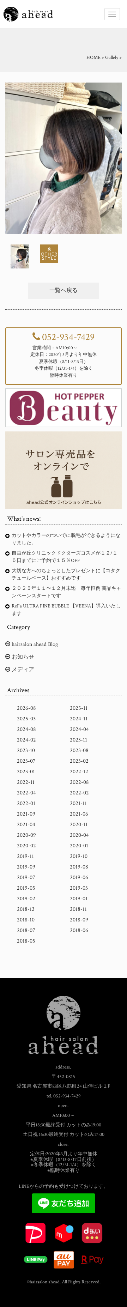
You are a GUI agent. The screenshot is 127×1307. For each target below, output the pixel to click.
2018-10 (26, 920)
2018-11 (78, 909)
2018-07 (26, 930)
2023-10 (26, 750)
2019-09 (26, 867)
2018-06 (79, 930)
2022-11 (26, 782)
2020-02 (26, 845)
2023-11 (78, 740)
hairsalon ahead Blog (34, 644)
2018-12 (26, 909)
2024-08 (26, 729)
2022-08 (79, 782)
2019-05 (26, 888)
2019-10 (78, 856)
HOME (93, 57)
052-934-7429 (68, 337)
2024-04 (79, 729)
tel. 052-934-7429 (64, 1096)
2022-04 (26, 793)
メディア (22, 669)
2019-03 (79, 888)
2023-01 (26, 771)
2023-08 (79, 750)
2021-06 (79, 814)
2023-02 (79, 761)
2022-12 (79, 771)
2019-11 (25, 856)
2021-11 (78, 803)
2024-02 (26, 740)
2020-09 (26, 835)
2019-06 (79, 877)
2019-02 (26, 898)
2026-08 (26, 708)
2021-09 (26, 814)
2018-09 (79, 920)
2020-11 (78, 824)
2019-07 (26, 877)
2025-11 (78, 708)
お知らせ (22, 657)
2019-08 (79, 867)
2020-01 (79, 845)
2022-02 (79, 793)
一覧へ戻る (63, 290)
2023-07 (26, 761)
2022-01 (26, 803)
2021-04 (26, 824)
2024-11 (78, 718)
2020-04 (79, 835)
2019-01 (78, 898)
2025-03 (26, 718)
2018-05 (26, 941)
